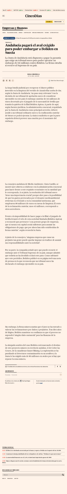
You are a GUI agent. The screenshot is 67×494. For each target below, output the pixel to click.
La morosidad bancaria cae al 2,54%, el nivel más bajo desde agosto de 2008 (28, 457)
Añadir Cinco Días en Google (57, 80)
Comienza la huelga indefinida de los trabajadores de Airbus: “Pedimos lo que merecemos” (33, 454)
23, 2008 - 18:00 (33, 76)
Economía (14, 375)
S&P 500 (16, 10)
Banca (4, 32)
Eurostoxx (10, 478)
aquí (41, 383)
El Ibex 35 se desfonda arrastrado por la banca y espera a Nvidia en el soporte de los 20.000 (33, 450)
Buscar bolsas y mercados (10, 470)
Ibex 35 (4, 10)
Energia (21, 32)
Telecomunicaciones (12, 32)
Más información (9, 383)
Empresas (7, 375)
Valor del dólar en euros (59, 10)
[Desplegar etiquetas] (61, 374)
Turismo (47, 32)
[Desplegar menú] (3, 15)
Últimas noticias (54, 32)
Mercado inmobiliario (37, 32)
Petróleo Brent (28, 10)
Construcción (27, 32)
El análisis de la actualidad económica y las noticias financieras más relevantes (28, 366)
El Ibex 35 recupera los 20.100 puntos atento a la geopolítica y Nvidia (34, 38)
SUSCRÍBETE (49, 21)
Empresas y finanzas (15, 28)
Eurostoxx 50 (43, 10)
